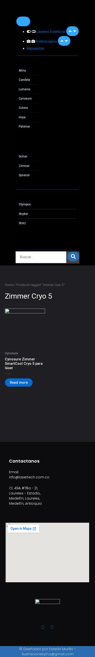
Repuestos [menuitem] (35, 48)
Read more (19, 382)
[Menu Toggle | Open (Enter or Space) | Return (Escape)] (23, 21)
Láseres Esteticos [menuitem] (51, 31)
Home (9, 285)
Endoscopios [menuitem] (47, 41)
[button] (72, 31)
